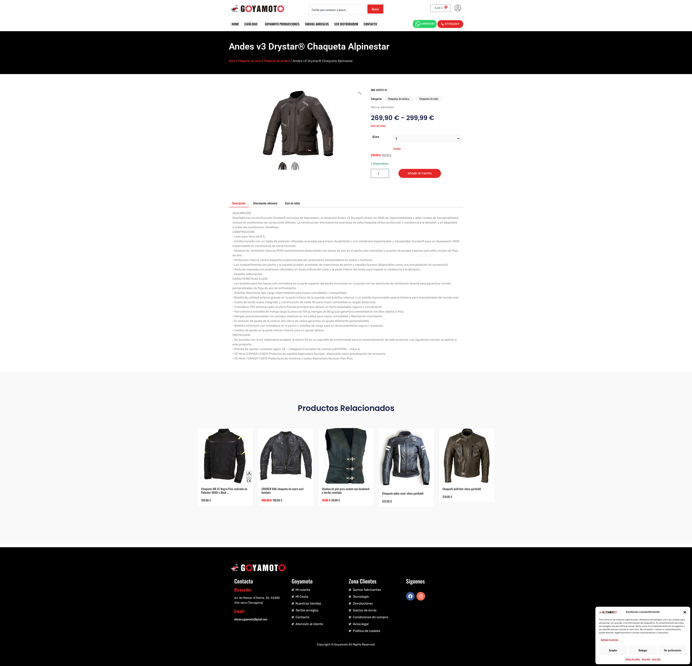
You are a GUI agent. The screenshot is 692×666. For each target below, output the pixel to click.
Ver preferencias (672, 650)
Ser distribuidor (346, 24)
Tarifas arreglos (317, 24)
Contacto (370, 24)
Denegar (642, 650)
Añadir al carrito (420, 173)
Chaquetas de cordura (277, 60)
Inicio (232, 60)
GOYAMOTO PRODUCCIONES (282, 24)
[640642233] (418, 24)
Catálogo (250, 24)
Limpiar (397, 148)
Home (235, 24)
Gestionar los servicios (609, 639)
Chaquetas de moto (249, 60)
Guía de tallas (378, 125)
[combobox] (337, 10)
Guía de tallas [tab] (292, 203)
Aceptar (613, 650)
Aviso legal (646, 659)
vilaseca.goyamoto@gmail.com (250, 619)
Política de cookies (632, 659)
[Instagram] (420, 596)
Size (375, 137)
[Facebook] (410, 596)
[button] (685, 612)
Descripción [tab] (238, 203)
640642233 (428, 23)
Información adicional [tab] (265, 203)
